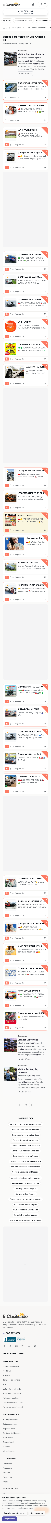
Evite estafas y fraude (12, 1389)
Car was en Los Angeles (25, 1194)
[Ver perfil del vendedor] (7, 83)
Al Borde (6, 1447)
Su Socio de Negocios (12, 1433)
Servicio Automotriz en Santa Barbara (25, 1161)
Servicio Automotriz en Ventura (25, 1140)
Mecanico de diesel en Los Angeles (25, 1178)
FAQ (4, 1493)
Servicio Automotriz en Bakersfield (25, 1145)
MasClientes (8, 1438)
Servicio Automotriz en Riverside (25, 1130)
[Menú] (43, 4)
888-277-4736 (13, 1333)
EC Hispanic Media (10, 1419)
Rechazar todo (37, 1513)
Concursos (7, 1468)
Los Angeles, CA (17, 27)
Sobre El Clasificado (11, 1366)
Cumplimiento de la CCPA (13, 1402)
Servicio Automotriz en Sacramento (25, 1167)
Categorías (7, 1477)
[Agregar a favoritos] (44, 97)
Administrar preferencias (15, 1513)
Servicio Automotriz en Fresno (25, 1156)
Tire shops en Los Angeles (26, 1189)
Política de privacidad (12, 1393)
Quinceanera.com (10, 1424)
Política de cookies (11, 1398)
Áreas (5, 1482)
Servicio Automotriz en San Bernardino (25, 1124)
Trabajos (6, 1375)
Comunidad (7, 1464)
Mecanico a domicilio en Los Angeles (25, 1220)
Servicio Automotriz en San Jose (25, 1135)
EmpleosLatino (9, 1428)
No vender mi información (13, 1407)
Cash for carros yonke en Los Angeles (25, 1199)
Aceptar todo (9, 1519)
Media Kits (7, 1371)
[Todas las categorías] (33, 4)
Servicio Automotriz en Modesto (25, 1172)
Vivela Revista (8, 1451)
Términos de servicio (11, 1380)
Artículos (6, 1473)
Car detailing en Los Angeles (25, 1215)
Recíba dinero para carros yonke (25, 1183)
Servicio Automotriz (38, 27)
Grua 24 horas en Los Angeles (25, 1210)
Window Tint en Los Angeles (25, 1204)
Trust (5, 1384)
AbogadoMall (8, 1442)
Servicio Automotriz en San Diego (25, 1151)
